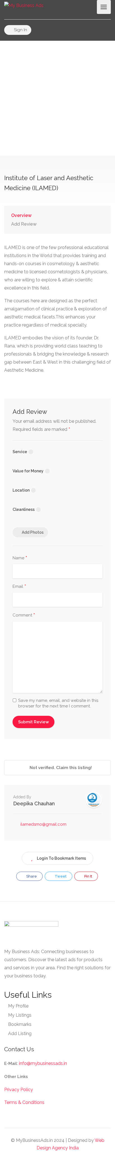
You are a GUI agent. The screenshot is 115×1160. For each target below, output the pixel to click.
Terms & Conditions (24, 1102)
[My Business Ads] (24, 5)
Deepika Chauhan (34, 803)
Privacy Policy (18, 1089)
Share (31, 876)
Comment (24, 615)
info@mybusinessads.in (43, 1063)
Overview (21, 215)
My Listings (20, 1015)
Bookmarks (20, 1024)
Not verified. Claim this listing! (60, 767)
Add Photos (33, 532)
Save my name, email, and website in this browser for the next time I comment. (58, 703)
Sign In (20, 29)
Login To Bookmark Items (61, 858)
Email (19, 586)
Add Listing (20, 1033)
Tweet (60, 876)
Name (20, 558)
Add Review (24, 224)
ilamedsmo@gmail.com (43, 824)
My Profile (18, 1006)
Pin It (87, 876)
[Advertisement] (57, 98)
